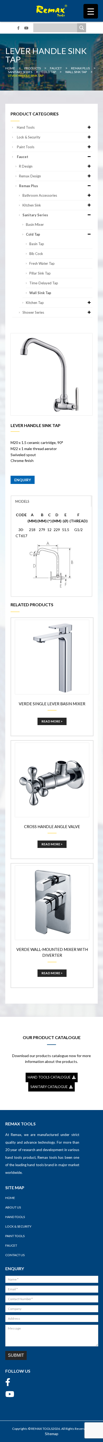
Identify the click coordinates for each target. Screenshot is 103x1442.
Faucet (22, 157)
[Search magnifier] (81, 27)
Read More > (52, 721)
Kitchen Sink (31, 205)
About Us (13, 1207)
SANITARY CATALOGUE (49, 1087)
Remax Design (30, 176)
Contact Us (15, 1255)
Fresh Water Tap (42, 263)
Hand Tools (26, 127)
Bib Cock (36, 253)
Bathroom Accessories (39, 195)
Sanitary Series (35, 215)
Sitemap (51, 1433)
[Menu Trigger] (90, 11)
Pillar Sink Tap (40, 273)
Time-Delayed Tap (43, 283)
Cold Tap (33, 234)
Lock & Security (28, 137)
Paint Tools (25, 147)
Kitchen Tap (35, 302)
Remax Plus (28, 186)
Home (10, 1198)
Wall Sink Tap (40, 293)
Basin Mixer (35, 224)
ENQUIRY (22, 480)
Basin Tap (36, 244)
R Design (25, 166)
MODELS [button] (22, 501)
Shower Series (33, 312)
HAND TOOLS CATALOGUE (50, 1077)
